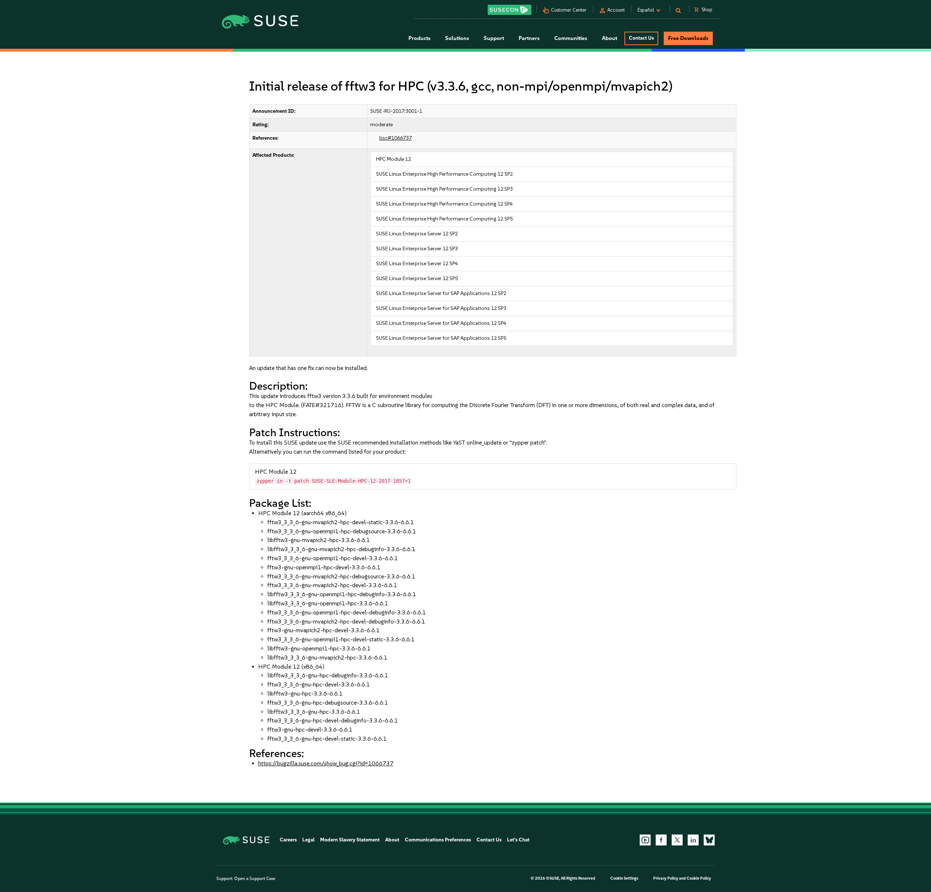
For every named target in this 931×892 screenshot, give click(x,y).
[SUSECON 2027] (509, 10)
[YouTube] (645, 840)
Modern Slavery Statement (350, 840)
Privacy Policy (665, 878)
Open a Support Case (254, 878)
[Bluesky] (709, 840)
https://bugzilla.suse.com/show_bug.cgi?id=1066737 (325, 763)
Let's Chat (518, 840)
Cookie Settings (624, 878)
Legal (308, 840)
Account (616, 10)
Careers (288, 840)
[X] (677, 840)
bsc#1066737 (395, 138)
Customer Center (569, 10)
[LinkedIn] (693, 840)
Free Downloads (688, 38)
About (392, 840)
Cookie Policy (699, 878)
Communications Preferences (438, 840)
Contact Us (641, 38)
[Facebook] (661, 840)
